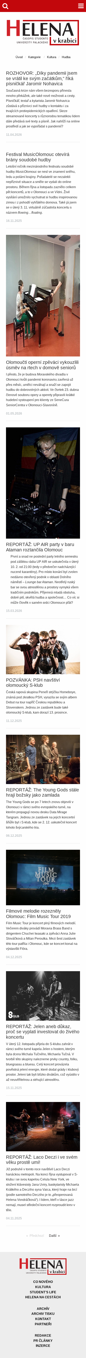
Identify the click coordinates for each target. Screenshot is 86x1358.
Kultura (51, 57)
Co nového (43, 1282)
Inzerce (43, 1345)
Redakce (43, 1335)
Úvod (19, 57)
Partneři (43, 1324)
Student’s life (43, 1292)
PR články (43, 1340)
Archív (43, 1308)
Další (52, 1235)
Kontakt (43, 1319)
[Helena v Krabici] (43, 44)
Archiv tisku (43, 1313)
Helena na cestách (43, 1297)
